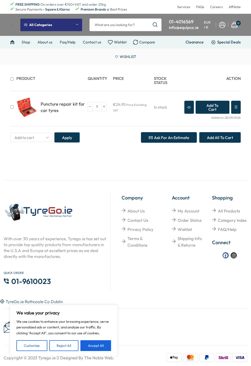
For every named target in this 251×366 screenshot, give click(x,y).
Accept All (96, 345)
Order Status (189, 220)
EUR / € (207, 24)
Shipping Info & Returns (190, 242)
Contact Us (137, 220)
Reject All (64, 345)
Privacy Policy (140, 229)
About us (45, 42)
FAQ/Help (227, 229)
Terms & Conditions (137, 242)
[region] (64, 330)
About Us (136, 210)
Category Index (232, 220)
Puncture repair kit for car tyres (63, 107)
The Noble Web (98, 357)
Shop (26, 42)
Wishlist (185, 229)
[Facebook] (226, 255)
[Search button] (155, 25)
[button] (212, 107)
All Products (229, 210)
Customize (32, 345)
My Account (188, 210)
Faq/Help (67, 42)
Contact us (92, 42)
